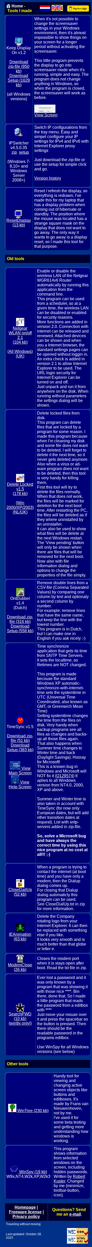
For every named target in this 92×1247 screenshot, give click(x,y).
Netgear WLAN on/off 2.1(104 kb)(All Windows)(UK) (20, 342)
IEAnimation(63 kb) (20, 936)
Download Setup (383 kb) (20, 747)
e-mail (75, 1214)
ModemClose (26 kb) (20, 967)
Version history (47, 178)
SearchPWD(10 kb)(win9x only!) (20, 1018)
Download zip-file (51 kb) (20, 738)
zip (14, 152)
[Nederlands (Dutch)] (45, 8)
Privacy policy (26, 1216)
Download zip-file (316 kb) (20, 619)
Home (17, 6)
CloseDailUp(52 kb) (20, 891)
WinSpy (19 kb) (32, 1172)
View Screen (45, 115)
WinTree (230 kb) (32, 1110)
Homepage (25, 1207)
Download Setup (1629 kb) (19, 80)
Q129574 (64, 776)
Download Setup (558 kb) (20, 628)
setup (24, 152)
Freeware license (25, 1212)
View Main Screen (20, 770)
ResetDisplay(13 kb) (18, 222)
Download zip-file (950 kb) (18, 66)
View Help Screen (20, 784)
